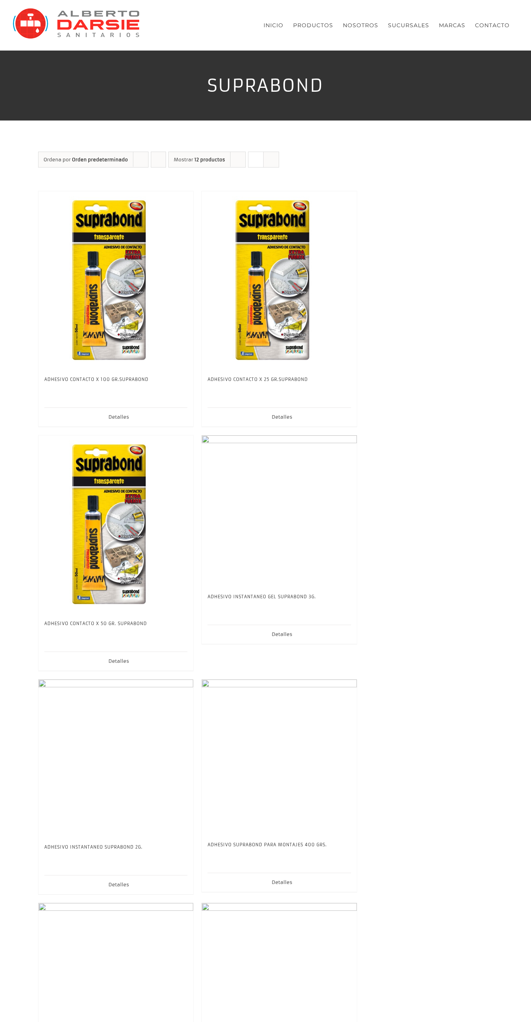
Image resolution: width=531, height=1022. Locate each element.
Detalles (118, 417)
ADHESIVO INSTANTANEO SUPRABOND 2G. (93, 847)
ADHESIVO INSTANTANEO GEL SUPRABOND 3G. (262, 596)
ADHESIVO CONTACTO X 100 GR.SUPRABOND (96, 379)
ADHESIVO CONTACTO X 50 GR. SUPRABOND (95, 623)
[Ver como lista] (271, 159)
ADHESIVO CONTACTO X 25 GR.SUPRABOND (258, 379)
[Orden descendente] (158, 160)
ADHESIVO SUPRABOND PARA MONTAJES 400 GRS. (267, 844)
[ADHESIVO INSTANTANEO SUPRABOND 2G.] (115, 758)
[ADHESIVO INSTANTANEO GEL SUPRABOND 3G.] (279, 510)
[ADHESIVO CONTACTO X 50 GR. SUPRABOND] (115, 524)
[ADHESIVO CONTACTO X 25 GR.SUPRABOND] (279, 280)
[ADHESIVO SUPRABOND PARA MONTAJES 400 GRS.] (279, 757)
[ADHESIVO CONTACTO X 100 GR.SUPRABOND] (115, 280)
